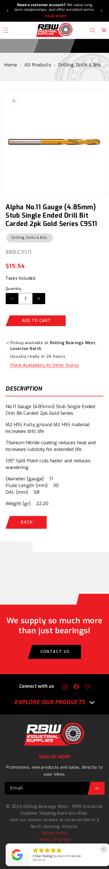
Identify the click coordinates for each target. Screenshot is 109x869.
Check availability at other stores (44, 365)
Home (10, 65)
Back (27, 522)
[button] (93, 30)
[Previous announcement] (7, 10)
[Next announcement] (101, 10)
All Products (37, 65)
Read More (56, 16)
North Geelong (45, 826)
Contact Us (55, 651)
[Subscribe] (96, 788)
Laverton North (80, 820)
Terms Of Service (55, 839)
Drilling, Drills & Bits (79, 65)
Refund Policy (54, 833)
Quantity (13, 288)
